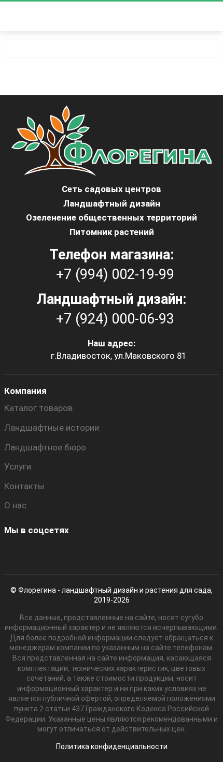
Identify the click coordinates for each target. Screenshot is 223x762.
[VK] (71, 553)
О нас (15, 505)
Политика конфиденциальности (112, 746)
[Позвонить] (190, 16)
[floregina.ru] (108, 16)
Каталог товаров (38, 408)
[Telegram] (127, 553)
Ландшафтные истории (51, 427)
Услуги (17, 466)
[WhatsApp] (99, 553)
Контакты (24, 486)
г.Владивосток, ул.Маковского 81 (118, 355)
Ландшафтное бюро (45, 447)
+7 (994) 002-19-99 (115, 274)
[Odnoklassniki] (43, 553)
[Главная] (111, 48)
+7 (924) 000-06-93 (115, 319)
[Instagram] (15, 553)
